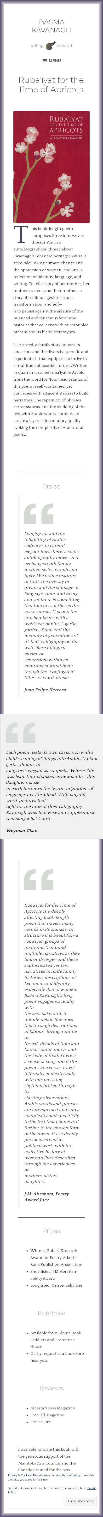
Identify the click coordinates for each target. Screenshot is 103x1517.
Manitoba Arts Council (39, 1463)
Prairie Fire (40, 1422)
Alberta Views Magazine (52, 1408)
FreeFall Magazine (47, 1415)
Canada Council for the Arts (44, 1470)
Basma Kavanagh (51, 26)
